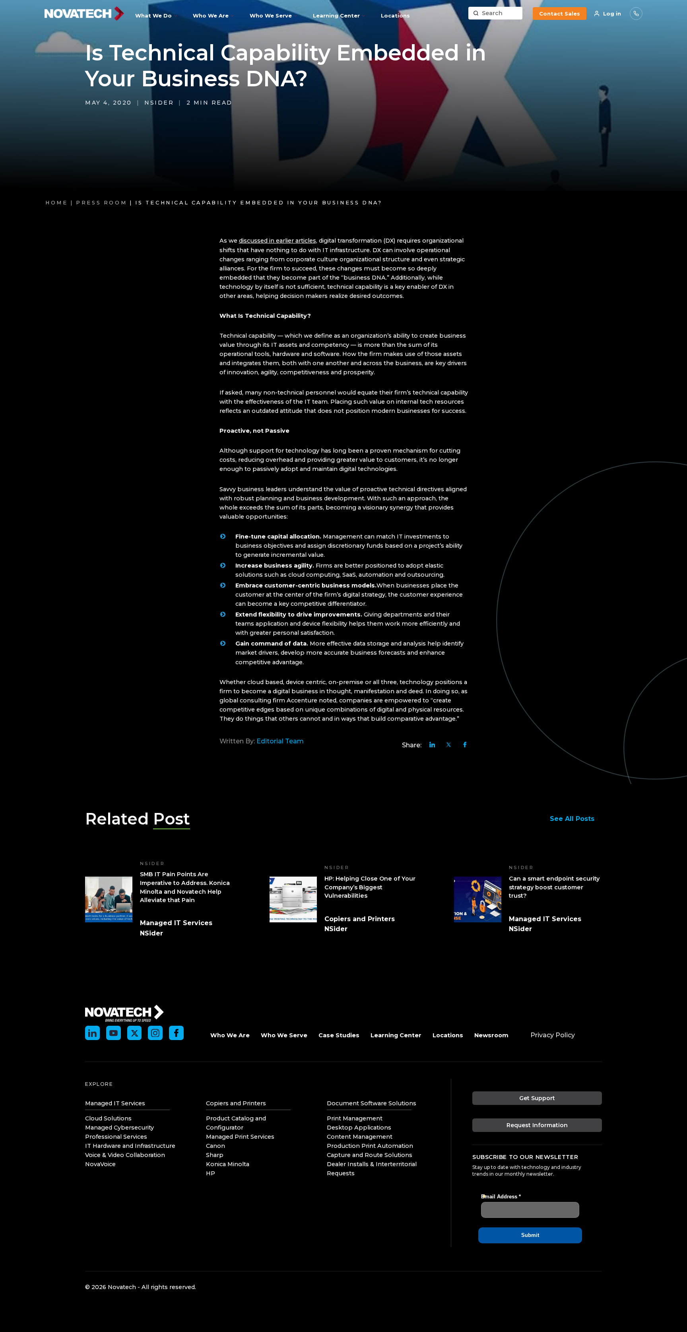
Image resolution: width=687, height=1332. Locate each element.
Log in (612, 13)
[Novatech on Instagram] (155, 1033)
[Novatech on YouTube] (113, 1033)
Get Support (537, 1098)
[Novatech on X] (134, 1033)
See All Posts (572, 819)
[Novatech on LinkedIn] (92, 1033)
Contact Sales (559, 13)
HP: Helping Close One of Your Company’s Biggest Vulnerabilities (369, 887)
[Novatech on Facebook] (176, 1033)
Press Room (101, 203)
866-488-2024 (636, 13)
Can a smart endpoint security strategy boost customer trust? (554, 887)
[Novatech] (124, 1012)
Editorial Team (280, 741)
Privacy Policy (552, 1035)
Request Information (537, 1125)
